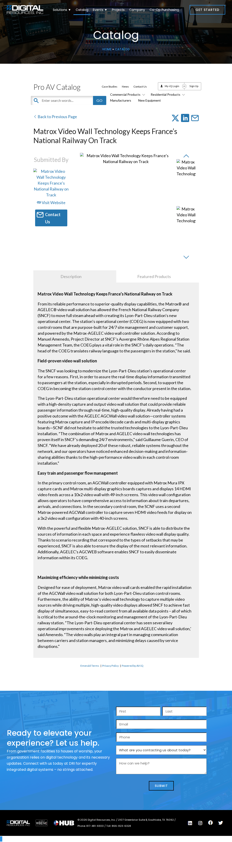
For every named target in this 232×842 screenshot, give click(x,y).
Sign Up (193, 86)
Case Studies (109, 86)
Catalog (82, 9)
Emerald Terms (89, 665)
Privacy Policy (110, 665)
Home (106, 49)
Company (137, 9)
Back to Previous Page (57, 116)
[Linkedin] (190, 823)
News (125, 86)
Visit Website (53, 202)
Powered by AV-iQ (132, 665)
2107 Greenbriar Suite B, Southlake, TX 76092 (146, 820)
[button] (207, 10)
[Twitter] (220, 822)
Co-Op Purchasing (164, 9)
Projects (118, 9)
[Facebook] (210, 822)
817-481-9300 (95, 826)
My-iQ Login (172, 86)
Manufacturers (120, 100)
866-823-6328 (121, 826)
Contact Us (140, 86)
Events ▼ (100, 9)
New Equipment (149, 100)
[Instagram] (200, 823)
